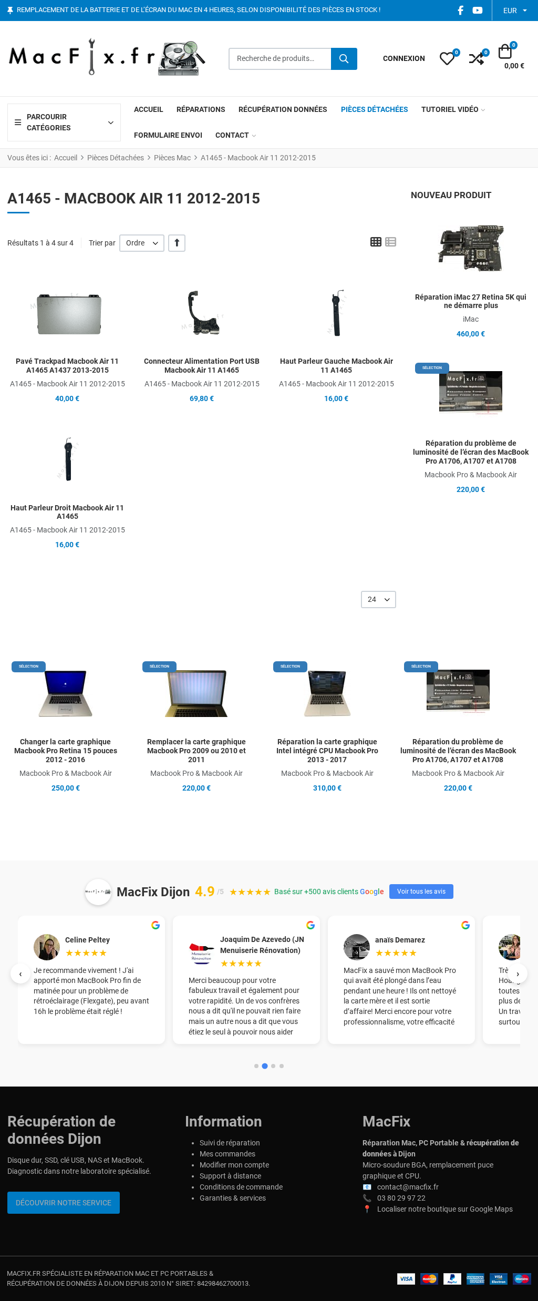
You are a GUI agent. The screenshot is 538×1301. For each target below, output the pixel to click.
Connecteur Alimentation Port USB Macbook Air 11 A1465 (202, 365)
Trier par (102, 243)
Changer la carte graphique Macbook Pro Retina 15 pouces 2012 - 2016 (65, 750)
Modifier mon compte (234, 1165)
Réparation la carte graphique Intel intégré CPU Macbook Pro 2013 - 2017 (327, 750)
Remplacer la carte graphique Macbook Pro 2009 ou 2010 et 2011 (196, 750)
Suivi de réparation (230, 1143)
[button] (447, 59)
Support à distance (230, 1176)
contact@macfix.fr (408, 1187)
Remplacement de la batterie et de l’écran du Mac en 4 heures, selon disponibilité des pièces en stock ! (198, 10)
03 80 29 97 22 (401, 1198)
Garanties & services (233, 1198)
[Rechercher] (344, 59)
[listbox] (141, 243)
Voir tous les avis (421, 891)
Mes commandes (227, 1154)
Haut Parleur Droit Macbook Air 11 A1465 (67, 512)
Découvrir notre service (63, 1202)
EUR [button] (510, 10)
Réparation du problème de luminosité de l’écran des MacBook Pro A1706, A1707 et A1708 (471, 452)
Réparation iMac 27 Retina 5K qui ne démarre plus (470, 301)
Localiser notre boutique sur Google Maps (445, 1209)
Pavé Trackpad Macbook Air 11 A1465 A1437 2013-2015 (67, 365)
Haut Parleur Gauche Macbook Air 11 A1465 (336, 365)
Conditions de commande (241, 1187)
